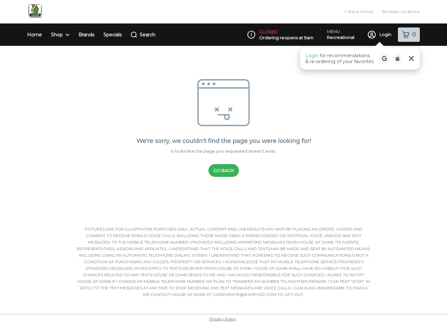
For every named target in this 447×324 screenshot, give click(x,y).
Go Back (223, 170)
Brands (86, 35)
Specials (112, 35)
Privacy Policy (222, 318)
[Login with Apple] (397, 58)
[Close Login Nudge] (411, 58)
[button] (360, 58)
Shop (57, 35)
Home (34, 35)
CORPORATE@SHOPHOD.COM (245, 294)
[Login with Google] (384, 58)
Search (147, 35)
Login (385, 34)
